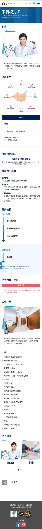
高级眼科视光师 (13, 228)
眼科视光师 (11, 221)
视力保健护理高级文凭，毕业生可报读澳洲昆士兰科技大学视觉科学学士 (22, 291)
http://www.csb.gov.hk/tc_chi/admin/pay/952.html (13, 268)
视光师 (9, 257)
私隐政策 (29, 505)
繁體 (29, 4)
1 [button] (18, 470)
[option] (11, 453)
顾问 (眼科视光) (13, 236)
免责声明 (21, 505)
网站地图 (13, 505)
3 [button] (23, 469)
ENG (26, 4)
